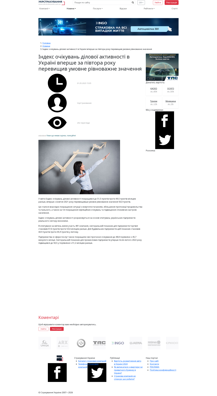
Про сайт (154, 361)
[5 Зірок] (45, 135)
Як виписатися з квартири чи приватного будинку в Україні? (128, 370)
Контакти (154, 364)
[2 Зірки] (40, 135)
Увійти (158, 2)
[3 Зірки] (42, 135)
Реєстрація (171, 2)
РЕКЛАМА (154, 367)
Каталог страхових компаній (92, 361)
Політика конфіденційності (163, 370)
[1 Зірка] (39, 135)
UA (140, 2)
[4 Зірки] (43, 135)
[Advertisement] (90, 277)
